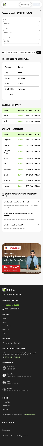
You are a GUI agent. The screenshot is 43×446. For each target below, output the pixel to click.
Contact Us (6, 329)
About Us (5, 318)
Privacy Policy (6, 402)
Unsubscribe (6, 430)
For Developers (7, 326)
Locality (6, 37)
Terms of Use (6, 406)
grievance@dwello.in (30, 414)
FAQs (4, 333)
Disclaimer (5, 409)
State (5, 19)
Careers (5, 322)
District (6, 28)
